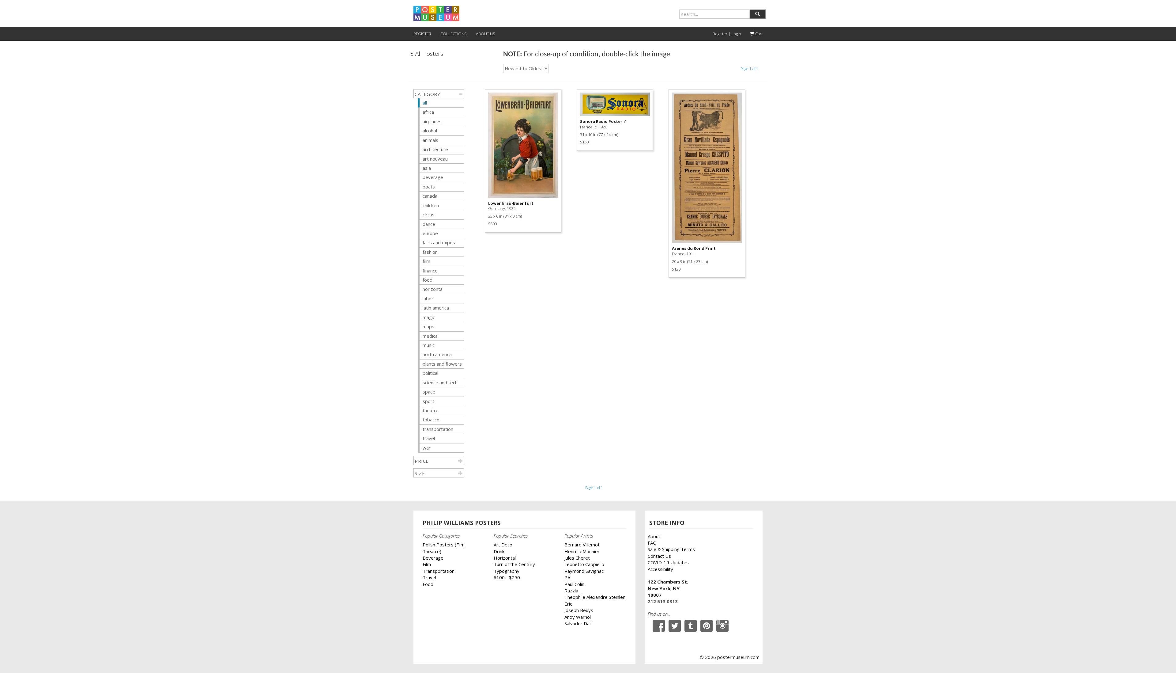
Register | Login (727, 33)
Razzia (571, 590)
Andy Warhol (577, 617)
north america (437, 354)
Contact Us (659, 556)
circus (429, 214)
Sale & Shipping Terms (671, 549)
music (429, 345)
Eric (568, 604)
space (429, 392)
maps (428, 326)
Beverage (433, 558)
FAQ (652, 543)
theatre (431, 410)
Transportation (438, 571)
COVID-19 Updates (668, 562)
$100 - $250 (507, 577)
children (431, 205)
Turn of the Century (514, 564)
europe (430, 233)
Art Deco (503, 545)
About (654, 536)
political (430, 373)
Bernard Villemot (582, 545)
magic (429, 317)
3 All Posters (426, 54)
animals (430, 140)
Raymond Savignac (584, 571)
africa (428, 112)
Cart (758, 33)
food (427, 280)
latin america (436, 308)
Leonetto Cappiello (584, 564)
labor (428, 298)
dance (429, 224)
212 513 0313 (663, 601)
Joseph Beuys (578, 610)
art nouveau (435, 159)
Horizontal (505, 558)
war (427, 448)
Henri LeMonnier (582, 551)
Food (428, 584)
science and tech (440, 382)
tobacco (431, 419)
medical (431, 336)
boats (429, 187)
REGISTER (422, 33)
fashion (430, 252)
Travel (429, 577)
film (426, 261)
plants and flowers (442, 364)
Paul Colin (574, 584)
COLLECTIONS (453, 33)
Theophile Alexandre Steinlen (594, 597)
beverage (433, 177)
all (425, 103)
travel (429, 438)
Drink (499, 551)
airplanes (432, 121)
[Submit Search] (757, 14)
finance (430, 271)
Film (427, 564)
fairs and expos (439, 242)
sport (428, 401)
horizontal (433, 289)
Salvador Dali (577, 623)
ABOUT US (485, 33)
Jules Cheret (577, 558)
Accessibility (660, 569)
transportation (438, 429)
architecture (435, 149)
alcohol (430, 130)
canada (430, 196)
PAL (568, 577)
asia (427, 168)
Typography (506, 571)
